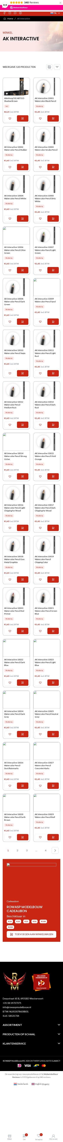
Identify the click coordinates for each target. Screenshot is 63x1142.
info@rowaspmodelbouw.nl (17, 1007)
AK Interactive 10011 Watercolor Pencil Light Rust (45, 353)
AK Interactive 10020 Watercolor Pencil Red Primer (14, 611)
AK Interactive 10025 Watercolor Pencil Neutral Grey (46, 714)
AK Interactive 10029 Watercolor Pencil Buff (45, 815)
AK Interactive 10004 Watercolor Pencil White (15, 197)
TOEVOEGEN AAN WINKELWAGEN (34, 934)
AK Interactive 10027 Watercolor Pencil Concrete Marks (44, 765)
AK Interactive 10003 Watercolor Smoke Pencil (46, 148)
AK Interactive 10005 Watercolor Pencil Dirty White (45, 198)
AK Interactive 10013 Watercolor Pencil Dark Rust (45, 405)
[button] (10, 118)
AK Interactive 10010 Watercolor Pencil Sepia (14, 351)
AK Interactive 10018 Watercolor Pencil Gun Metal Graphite (14, 559)
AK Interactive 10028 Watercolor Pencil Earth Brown (15, 817)
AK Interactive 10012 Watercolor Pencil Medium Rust (13, 405)
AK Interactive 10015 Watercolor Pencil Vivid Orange (45, 456)
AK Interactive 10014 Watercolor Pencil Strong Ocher (15, 456)
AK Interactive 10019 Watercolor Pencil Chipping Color (44, 559)
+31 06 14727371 (12, 1002)
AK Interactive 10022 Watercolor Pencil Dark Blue (14, 662)
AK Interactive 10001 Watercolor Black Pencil (45, 99)
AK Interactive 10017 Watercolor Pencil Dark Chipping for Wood (45, 508)
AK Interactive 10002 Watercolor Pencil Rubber (15, 148)
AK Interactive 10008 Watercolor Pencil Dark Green (14, 301)
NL (55, 13)
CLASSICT (55, 1061)
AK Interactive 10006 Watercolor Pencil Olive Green (15, 250)
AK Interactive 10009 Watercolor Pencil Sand (45, 300)
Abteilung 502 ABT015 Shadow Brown (14, 99)
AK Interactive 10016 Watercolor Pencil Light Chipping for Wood (14, 508)
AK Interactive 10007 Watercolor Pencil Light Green (45, 250)
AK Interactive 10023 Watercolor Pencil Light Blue (45, 662)
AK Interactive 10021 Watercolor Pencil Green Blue (46, 611)
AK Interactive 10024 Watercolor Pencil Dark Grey (14, 714)
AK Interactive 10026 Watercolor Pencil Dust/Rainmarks (13, 765)
